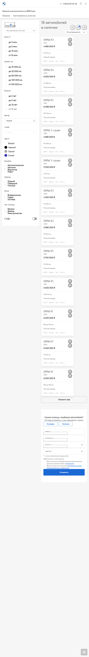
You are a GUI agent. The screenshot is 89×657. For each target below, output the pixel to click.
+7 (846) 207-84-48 (69, 4)
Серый (11, 151)
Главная (6, 16)
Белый (11, 143)
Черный (12, 147)
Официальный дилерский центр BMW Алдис (18, 11)
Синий (11, 155)
